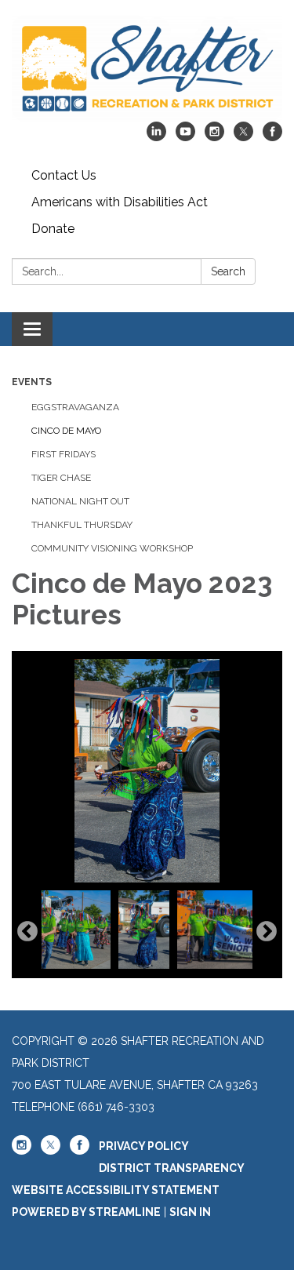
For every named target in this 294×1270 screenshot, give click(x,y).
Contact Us (63, 175)
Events (32, 382)
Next (266, 932)
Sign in (190, 1212)
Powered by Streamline (86, 1212)
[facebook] (272, 136)
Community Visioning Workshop (112, 548)
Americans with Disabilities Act (119, 202)
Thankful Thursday (81, 524)
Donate (52, 228)
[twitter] (243, 136)
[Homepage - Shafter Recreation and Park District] (147, 69)
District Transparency (172, 1168)
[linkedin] (156, 136)
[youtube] (185, 136)
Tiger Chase (61, 477)
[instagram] (214, 136)
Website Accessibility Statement (116, 1190)
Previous (27, 932)
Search (228, 271)
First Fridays (63, 454)
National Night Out (80, 501)
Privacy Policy (144, 1146)
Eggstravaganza (75, 407)
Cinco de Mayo (66, 430)
